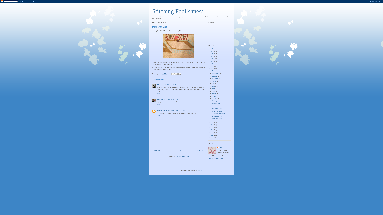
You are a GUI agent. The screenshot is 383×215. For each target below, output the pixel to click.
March (214, 93)
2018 (212, 69)
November (215, 73)
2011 (212, 137)
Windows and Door (217, 116)
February (215, 96)
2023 (212, 56)
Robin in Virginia (162, 110)
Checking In (215, 101)
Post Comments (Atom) (182, 156)
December (215, 71)
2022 (212, 58)
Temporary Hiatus (217, 108)
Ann (220, 147)
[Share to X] (176, 74)
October (214, 76)
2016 (212, 125)
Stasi (158, 99)
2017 (212, 122)
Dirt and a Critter (216, 106)
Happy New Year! (217, 118)
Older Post (200, 150)
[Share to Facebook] (178, 74)
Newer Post (157, 150)
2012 (212, 135)
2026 (212, 48)
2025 (212, 51)
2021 (212, 61)
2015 (212, 127)
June (213, 86)
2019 (212, 66)
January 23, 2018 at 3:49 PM (168, 85)
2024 (212, 53)
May (213, 88)
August (214, 81)
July (213, 83)
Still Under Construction (218, 113)
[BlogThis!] (174, 74)
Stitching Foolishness (178, 11)
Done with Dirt (216, 103)
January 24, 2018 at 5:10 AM (169, 99)
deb (158, 85)
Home (179, 150)
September (215, 78)
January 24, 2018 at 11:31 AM (176, 110)
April (213, 91)
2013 (212, 132)
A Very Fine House (217, 111)
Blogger (200, 170)
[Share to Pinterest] (180, 74)
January (214, 98)
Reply (158, 93)
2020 (212, 64)
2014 (212, 130)
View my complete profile (215, 158)
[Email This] (172, 74)
